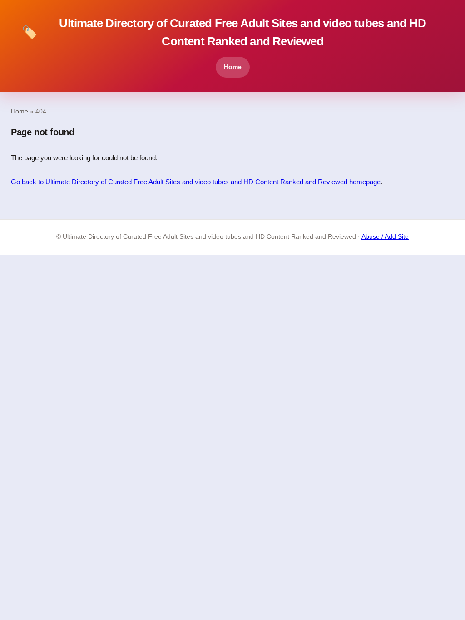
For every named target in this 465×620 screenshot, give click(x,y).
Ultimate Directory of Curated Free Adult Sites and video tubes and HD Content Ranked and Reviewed (224, 32)
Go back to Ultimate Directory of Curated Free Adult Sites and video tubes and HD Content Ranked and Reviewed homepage (196, 182)
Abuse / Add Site (385, 236)
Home (233, 66)
